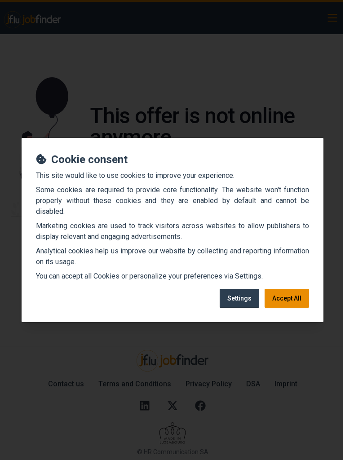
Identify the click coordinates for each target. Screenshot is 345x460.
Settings (239, 298)
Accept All (286, 298)
